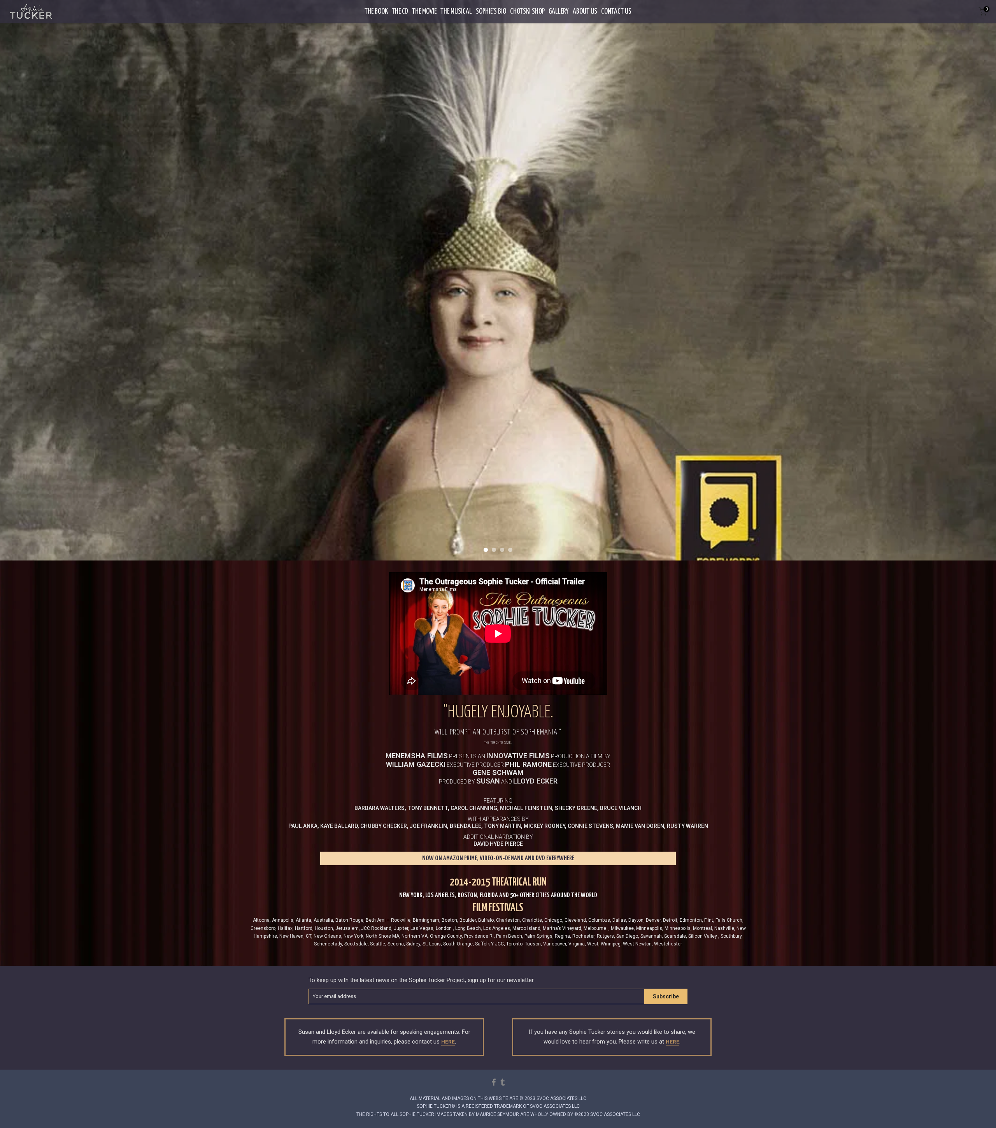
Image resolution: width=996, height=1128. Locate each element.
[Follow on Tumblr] (502, 1082)
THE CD (400, 11)
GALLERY (559, 11)
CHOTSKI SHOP (527, 11)
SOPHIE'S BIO (491, 11)
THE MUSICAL (456, 11)
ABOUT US (585, 11)
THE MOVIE (424, 11)
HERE (448, 1042)
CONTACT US (616, 11)
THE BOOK (376, 11)
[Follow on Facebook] (493, 1082)
